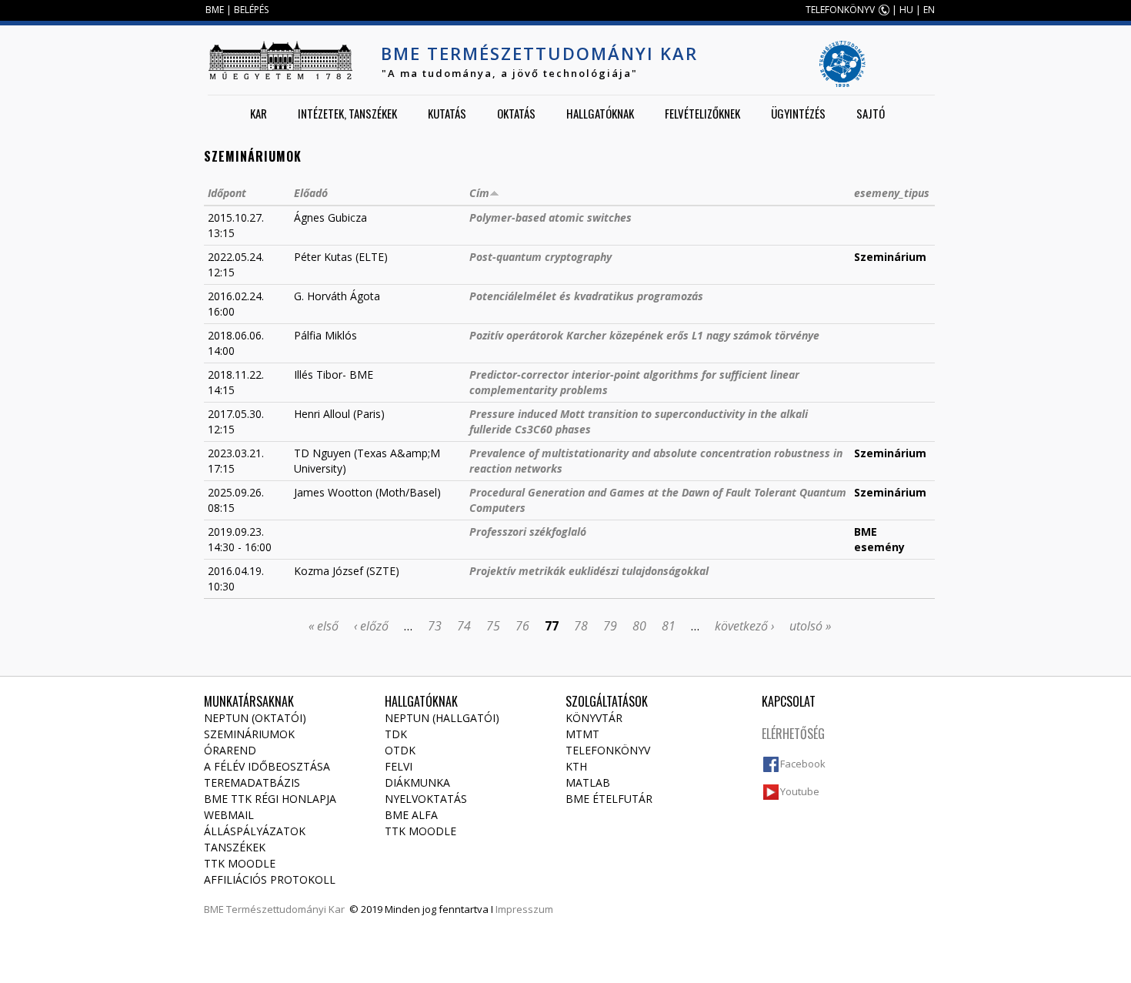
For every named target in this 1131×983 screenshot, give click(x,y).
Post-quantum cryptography (540, 256)
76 (522, 625)
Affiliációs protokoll (269, 879)
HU (906, 9)
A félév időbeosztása (267, 766)
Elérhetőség (793, 733)
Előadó (311, 193)
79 (610, 625)
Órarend (230, 750)
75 (493, 625)
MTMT (582, 734)
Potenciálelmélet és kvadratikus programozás (586, 296)
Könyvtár (594, 718)
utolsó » (810, 625)
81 (669, 625)
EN (929, 9)
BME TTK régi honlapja (270, 798)
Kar (258, 113)
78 (581, 625)
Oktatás (516, 113)
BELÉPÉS (251, 9)
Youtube (799, 791)
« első (324, 625)
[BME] (280, 60)
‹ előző (371, 625)
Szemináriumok (249, 734)
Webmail (229, 814)
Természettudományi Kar (285, 909)
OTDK (400, 750)
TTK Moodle (239, 863)
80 (639, 625)
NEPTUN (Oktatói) (255, 718)
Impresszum (524, 909)
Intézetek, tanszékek (347, 113)
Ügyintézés (798, 113)
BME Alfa (411, 814)
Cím (479, 193)
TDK (396, 734)
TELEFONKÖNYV (840, 9)
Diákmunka (417, 782)
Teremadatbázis (252, 782)
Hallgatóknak (600, 113)
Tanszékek (234, 847)
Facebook (803, 764)
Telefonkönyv (608, 750)
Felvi (398, 766)
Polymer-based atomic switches (550, 217)
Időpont (227, 193)
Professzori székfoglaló (527, 531)
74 (464, 625)
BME (214, 9)
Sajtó (870, 113)
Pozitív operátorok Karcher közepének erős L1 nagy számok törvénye (644, 335)
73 (435, 625)
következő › (744, 625)
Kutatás (447, 113)
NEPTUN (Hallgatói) (442, 718)
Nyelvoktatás (426, 798)
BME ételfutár (609, 798)
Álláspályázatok (254, 831)
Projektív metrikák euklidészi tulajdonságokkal (589, 570)
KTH (576, 766)
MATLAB (588, 782)
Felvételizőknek (702, 113)
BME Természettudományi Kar (539, 53)
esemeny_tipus (891, 193)
